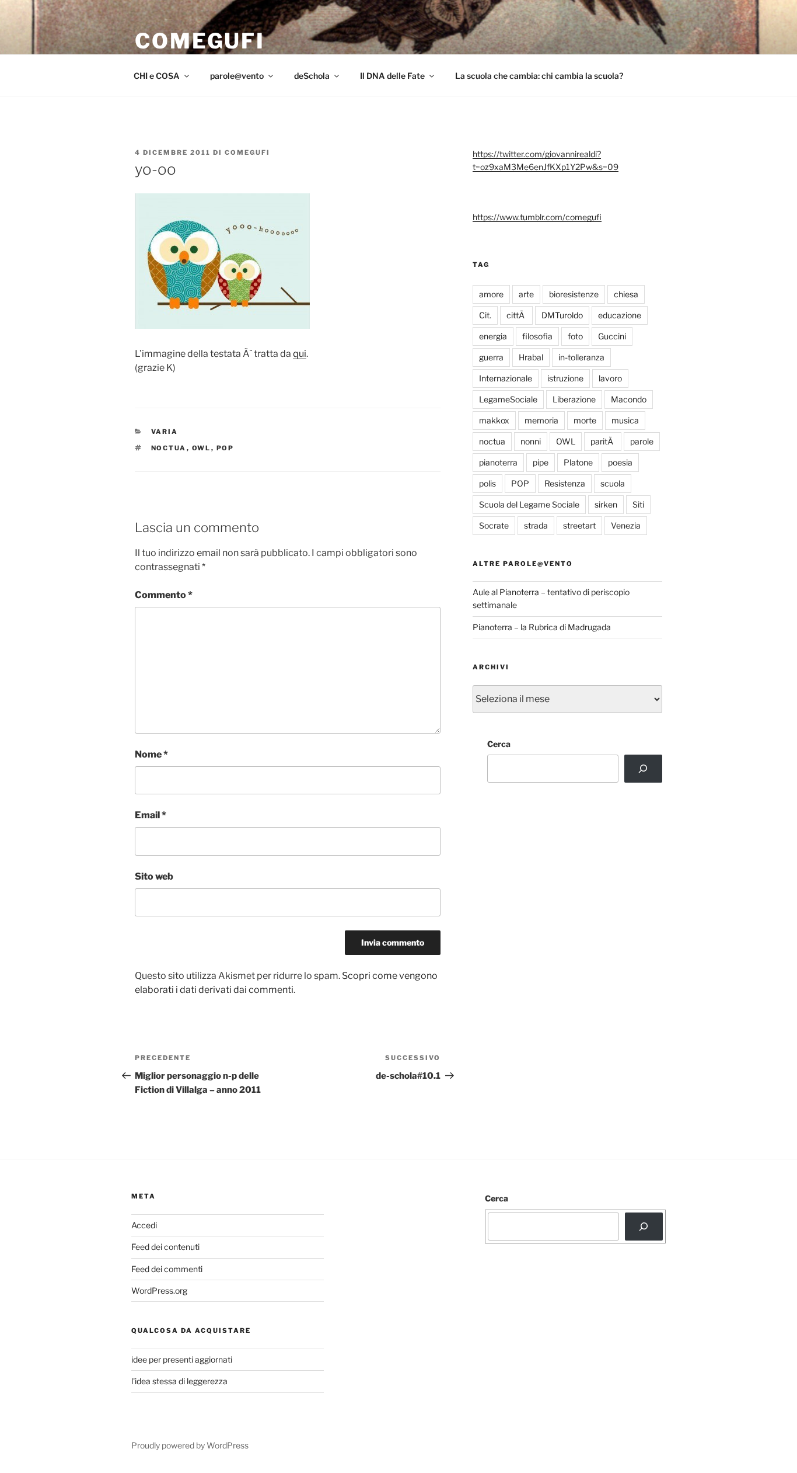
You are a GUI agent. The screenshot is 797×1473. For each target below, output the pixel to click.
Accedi (144, 1225)
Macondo (628, 399)
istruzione (565, 378)
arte (526, 294)
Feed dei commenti (166, 1269)
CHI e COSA (157, 76)
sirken (606, 504)
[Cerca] (643, 769)
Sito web (154, 876)
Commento (164, 594)
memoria (541, 420)
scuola (612, 483)
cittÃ (516, 315)
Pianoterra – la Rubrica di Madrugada (542, 627)
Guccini (612, 336)
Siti (638, 504)
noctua (169, 448)
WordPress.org (159, 1290)
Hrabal (531, 357)
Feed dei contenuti (165, 1247)
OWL (201, 448)
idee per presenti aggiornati (181, 1359)
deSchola (312, 76)
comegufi (200, 41)
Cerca (499, 744)
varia (165, 432)
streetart (579, 525)
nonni (530, 441)
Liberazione (574, 399)
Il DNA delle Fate (392, 76)
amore (491, 294)
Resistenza (564, 483)
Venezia (626, 525)
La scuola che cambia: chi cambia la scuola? (539, 76)
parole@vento (237, 76)
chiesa (626, 294)
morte (585, 420)
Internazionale (505, 378)
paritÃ (602, 441)
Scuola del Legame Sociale (529, 504)
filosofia (537, 336)
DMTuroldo (562, 315)
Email (150, 815)
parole (641, 441)
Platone (578, 462)
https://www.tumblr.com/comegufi (537, 217)
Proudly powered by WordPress (190, 1445)
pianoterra (498, 462)
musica (625, 420)
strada (536, 525)
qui (299, 353)
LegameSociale (508, 399)
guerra (491, 357)
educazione (619, 315)
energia (493, 336)
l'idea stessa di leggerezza (179, 1381)
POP (225, 448)
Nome (151, 754)
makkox (494, 420)
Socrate (494, 525)
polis (487, 483)
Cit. (485, 315)
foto (575, 336)
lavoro (610, 378)
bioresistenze (574, 294)
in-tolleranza (581, 357)
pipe (540, 462)
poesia (620, 462)
